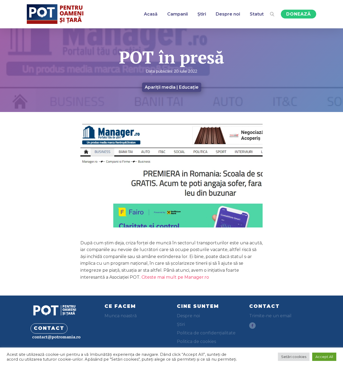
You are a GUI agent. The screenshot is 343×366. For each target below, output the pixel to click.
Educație (189, 87)
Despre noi (228, 14)
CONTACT (49, 328)
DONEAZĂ (298, 14)
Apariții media (160, 87)
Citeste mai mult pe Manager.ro (175, 277)
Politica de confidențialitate (206, 332)
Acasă (151, 14)
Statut (257, 14)
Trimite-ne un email (270, 315)
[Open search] (272, 14)
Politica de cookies (196, 341)
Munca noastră (121, 315)
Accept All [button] (324, 356)
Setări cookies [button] (293, 356)
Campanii (177, 14)
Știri (201, 14)
